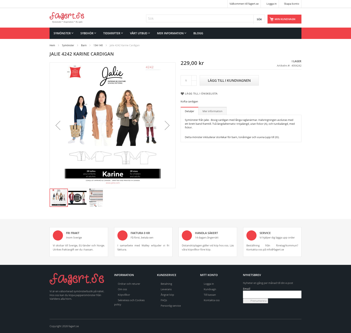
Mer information (212, 111)
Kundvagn (210, 289)
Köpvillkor (124, 294)
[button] (58, 125)
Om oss (122, 289)
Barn (84, 45)
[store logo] (67, 17)
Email (246, 289)
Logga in (271, 3)
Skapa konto (291, 3)
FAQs (164, 300)
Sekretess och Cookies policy (129, 302)
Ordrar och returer (129, 284)
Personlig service (171, 305)
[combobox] (205, 18)
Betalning (166, 284)
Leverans (166, 289)
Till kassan (210, 294)
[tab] (189, 111)
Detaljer (189, 111)
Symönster (68, 45)
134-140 (98, 45)
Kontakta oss (212, 300)
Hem (52, 45)
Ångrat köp (167, 294)
